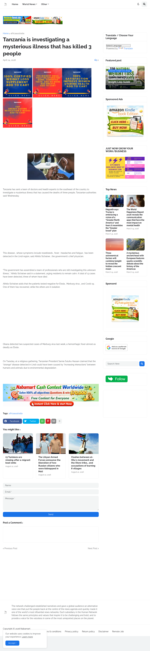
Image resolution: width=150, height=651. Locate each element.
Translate (128, 48)
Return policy (88, 631)
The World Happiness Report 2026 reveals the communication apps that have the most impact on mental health (135, 217)
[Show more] (59, 421)
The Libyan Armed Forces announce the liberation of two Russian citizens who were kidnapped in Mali (49, 464)
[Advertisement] (51, 227)
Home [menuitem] (15, 4)
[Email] (53, 421)
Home (6, 33)
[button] (138, 4)
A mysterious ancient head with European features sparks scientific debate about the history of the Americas (135, 261)
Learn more (27, 637)
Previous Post (10, 548)
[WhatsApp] (42, 421)
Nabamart (25, 629)
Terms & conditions (52, 631)
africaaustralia (17, 33)
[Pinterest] (48, 421)
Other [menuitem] (44, 4)
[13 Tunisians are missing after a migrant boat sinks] (18, 443)
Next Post (92, 548)
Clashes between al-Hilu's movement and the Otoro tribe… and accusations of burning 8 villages (83, 463)
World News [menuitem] (28, 4)
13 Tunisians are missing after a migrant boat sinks (17, 460)
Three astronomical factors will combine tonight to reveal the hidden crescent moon (113, 261)
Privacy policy (71, 631)
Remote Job (118, 631)
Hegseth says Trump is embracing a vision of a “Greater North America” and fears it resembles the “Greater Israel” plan (114, 220)
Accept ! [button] (12, 643)
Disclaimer (103, 631)
